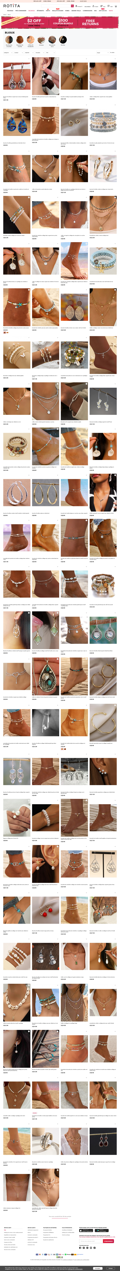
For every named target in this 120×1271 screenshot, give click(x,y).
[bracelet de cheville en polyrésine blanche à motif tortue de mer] (74, 537)
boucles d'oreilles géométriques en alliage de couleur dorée (103, 1115)
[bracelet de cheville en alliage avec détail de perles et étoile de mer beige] (45, 771)
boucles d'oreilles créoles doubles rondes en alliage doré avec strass (73, 143)
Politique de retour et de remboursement (13, 1232)
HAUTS (48, 10)
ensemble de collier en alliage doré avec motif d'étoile (102, 1023)
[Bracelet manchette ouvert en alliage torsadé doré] (103, 722)
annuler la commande (32, 1242)
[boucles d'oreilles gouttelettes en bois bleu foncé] (16, 122)
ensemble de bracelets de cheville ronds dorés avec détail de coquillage (16, 744)
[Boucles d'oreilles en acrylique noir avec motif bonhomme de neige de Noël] (45, 956)
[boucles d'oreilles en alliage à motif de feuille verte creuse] (45, 630)
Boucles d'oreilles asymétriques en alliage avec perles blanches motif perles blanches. (15, 1070)
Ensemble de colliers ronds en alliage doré (99, 235)
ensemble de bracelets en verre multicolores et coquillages (74, 375)
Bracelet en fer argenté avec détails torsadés (71, 421)
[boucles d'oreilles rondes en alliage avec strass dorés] (103, 168)
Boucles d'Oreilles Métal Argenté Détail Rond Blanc (101, 650)
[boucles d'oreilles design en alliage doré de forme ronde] (103, 676)
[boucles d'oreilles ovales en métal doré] (45, 492)
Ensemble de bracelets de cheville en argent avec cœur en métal (74, 651)
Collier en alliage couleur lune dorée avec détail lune (101, 327)
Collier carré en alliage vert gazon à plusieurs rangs (72, 977)
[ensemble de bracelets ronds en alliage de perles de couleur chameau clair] (16, 446)
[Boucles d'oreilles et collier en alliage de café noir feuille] (103, 910)
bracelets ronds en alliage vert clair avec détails (13, 235)
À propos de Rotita (47, 1230)
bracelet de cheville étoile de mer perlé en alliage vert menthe (73, 744)
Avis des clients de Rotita (9, 1244)
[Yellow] (4, 333)
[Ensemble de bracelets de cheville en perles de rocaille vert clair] (74, 1048)
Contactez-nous (31, 1244)
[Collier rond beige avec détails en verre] (16, 401)
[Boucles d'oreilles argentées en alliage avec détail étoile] (103, 771)
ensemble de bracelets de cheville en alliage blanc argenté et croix (45, 605)
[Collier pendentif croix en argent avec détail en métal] (103, 492)
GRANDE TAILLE (76, 10)
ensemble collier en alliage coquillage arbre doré (14, 1115)
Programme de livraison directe (50, 1237)
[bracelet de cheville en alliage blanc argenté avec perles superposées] (45, 214)
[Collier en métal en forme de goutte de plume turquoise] (45, 676)
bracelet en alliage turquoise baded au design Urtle (72, 96)
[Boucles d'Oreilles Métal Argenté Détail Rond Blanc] (103, 630)
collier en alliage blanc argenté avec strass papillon (101, 96)
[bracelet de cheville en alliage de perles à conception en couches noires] (103, 537)
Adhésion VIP (31, 1239)
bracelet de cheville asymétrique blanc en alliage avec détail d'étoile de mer (16, 605)
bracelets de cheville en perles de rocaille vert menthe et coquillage (16, 189)
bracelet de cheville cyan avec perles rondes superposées (45, 327)
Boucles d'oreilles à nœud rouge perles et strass (42, 930)
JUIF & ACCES (103, 10)
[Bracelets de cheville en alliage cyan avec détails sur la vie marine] (45, 1002)
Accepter (97, 1268)
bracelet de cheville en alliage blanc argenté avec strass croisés (102, 376)
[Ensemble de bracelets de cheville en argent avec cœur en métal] (74, 630)
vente (111, 10)
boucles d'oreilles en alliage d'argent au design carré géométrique (72, 792)
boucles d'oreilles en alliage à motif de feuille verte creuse (45, 650)
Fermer (111, 1268)
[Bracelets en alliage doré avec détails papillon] (16, 355)
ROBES (67, 10)
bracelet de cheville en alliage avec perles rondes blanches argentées (45, 559)
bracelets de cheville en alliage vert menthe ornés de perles (74, 884)
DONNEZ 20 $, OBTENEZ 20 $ (10, 1247)
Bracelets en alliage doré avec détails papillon (13, 375)
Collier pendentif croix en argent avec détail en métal (102, 513)
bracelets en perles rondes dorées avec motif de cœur (15, 977)
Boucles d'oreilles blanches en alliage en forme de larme (102, 977)
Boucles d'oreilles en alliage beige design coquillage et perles (102, 467)
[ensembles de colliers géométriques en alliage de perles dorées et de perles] (45, 1187)
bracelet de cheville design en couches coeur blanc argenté (74, 513)
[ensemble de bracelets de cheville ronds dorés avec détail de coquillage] (16, 722)
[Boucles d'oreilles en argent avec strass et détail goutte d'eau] (16, 76)
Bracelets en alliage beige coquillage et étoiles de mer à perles (44, 376)
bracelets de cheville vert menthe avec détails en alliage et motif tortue (103, 1070)
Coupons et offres (8, 1242)
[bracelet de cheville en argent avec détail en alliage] (16, 676)
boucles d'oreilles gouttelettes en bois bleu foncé (14, 143)
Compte (96, 6)
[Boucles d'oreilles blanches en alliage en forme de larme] (103, 956)
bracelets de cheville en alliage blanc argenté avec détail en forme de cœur (74, 282)
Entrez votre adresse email (88, 1241)
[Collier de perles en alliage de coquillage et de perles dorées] (74, 1141)
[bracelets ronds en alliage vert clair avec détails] (16, 214)
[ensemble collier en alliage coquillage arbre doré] (16, 1095)
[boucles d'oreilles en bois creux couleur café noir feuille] (74, 307)
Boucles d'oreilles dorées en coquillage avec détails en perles (15, 282)
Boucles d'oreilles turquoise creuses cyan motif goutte (44, 1069)
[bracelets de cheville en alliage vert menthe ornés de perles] (74, 863)
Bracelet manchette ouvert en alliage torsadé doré (101, 743)
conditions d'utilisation (68, 1259)
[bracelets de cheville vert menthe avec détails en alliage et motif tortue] (103, 1048)
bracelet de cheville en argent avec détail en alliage (14, 697)
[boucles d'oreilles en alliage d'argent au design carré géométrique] (74, 771)
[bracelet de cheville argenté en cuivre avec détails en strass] (74, 1095)
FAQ (5, 1230)
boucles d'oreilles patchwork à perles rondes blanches (44, 96)
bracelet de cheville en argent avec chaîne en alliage (72, 467)
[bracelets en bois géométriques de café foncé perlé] (103, 584)
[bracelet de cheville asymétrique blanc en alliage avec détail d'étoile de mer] (16, 584)
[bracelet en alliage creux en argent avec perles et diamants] (45, 817)
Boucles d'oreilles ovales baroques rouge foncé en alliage (102, 1162)
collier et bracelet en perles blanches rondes (42, 189)
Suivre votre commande (9, 1239)
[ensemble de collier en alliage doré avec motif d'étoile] (103, 1002)
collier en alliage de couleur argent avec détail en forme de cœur (45, 282)
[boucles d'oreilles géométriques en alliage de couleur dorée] (103, 1095)
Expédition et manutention (10, 1235)
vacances (31, 10)
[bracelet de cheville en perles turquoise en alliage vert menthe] (45, 446)
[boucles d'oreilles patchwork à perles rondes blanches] (45, 76)
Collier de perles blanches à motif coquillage (13, 1023)
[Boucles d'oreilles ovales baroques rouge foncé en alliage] (103, 1141)
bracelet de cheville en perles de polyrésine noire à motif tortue (73, 697)
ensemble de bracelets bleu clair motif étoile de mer (101, 281)
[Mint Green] (7, 332)
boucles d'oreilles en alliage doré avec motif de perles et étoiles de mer (44, 885)
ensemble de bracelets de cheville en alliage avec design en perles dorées (45, 139)
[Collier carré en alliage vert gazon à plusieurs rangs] (74, 956)
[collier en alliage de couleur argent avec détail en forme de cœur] (45, 261)
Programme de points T (33, 1237)
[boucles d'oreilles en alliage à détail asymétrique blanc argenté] (45, 722)
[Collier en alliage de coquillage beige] (74, 1002)
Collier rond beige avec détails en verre (12, 421)
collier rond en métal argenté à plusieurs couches (43, 421)
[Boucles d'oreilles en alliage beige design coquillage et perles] (103, 446)
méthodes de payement (33, 1230)
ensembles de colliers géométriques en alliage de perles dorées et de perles (44, 1208)
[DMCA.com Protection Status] (60, 1257)
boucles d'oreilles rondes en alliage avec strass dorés (101, 189)
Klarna (29, 1232)
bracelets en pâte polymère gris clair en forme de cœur (102, 143)
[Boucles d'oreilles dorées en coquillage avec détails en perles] (16, 261)
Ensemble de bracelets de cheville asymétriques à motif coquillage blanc (73, 605)
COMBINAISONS (87, 10)
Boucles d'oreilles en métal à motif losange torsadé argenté (16, 650)
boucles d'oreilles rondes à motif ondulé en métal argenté (16, 513)
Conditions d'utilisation (67, 1230)
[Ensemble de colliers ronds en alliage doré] (103, 214)
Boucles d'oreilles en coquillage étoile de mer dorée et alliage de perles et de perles (73, 189)
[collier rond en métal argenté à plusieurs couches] (45, 401)
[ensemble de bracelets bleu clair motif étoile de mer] (103, 261)
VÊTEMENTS (40, 10)
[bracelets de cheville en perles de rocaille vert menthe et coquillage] (16, 168)
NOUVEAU (10, 10)
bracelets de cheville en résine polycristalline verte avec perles (44, 1116)
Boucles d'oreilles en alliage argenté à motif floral (101, 421)
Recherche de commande (10, 1249)
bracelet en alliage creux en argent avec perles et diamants (45, 838)
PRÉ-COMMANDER (20, 10)
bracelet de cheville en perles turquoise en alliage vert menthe (44, 467)
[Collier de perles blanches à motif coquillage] (16, 1002)
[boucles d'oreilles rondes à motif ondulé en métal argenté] (16, 492)
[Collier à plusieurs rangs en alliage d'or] (16, 1187)
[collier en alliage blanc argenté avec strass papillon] (103, 76)
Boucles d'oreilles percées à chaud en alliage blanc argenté (16, 792)
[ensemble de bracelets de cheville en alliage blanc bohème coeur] (16, 537)
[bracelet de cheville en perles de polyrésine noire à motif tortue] (74, 676)
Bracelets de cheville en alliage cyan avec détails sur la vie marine (45, 1023)
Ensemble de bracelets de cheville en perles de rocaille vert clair (74, 1070)
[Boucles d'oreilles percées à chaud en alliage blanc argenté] (16, 771)
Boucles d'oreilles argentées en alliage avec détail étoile (102, 792)
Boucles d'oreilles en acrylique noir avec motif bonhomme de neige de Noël (45, 977)
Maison (4, 14)
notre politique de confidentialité (81, 1259)
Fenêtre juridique (66, 1235)
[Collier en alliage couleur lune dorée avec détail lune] (103, 307)
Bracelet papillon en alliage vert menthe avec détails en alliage (15, 931)
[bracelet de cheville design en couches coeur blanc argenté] (74, 492)
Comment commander (33, 1235)
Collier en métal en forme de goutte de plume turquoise (44, 697)
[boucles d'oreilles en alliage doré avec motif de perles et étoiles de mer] (45, 863)
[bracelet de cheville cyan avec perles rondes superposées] (45, 307)
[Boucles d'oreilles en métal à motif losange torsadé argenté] (16, 630)
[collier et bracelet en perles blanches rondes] (45, 168)
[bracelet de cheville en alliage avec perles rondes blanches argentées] (45, 537)
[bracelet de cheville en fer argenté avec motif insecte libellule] (16, 1141)
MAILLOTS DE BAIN (57, 10)
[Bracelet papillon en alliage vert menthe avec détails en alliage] (16, 910)
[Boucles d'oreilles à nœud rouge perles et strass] (45, 910)
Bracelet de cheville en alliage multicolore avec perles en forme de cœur (16, 885)
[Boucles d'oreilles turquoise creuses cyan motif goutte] (45, 1048)
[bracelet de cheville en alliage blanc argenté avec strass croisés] (103, 355)
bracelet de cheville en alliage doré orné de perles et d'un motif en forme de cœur (74, 839)
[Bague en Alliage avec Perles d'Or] (16, 817)
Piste (104, 6)
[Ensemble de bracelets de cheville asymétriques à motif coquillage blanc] (74, 584)
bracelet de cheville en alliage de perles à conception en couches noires (102, 559)
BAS (95, 10)
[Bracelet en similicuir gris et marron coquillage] (45, 1141)
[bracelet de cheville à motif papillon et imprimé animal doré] (103, 817)
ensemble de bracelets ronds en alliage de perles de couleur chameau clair (16, 467)
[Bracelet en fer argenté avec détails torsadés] (74, 401)
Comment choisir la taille (9, 1237)
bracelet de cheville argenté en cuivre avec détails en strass (74, 1115)
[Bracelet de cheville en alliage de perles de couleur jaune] (16, 307)
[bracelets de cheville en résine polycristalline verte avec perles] (45, 1095)
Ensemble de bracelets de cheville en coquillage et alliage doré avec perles (74, 931)
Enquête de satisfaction (48, 1239)
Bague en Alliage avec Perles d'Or (10, 838)
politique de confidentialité (68, 1232)
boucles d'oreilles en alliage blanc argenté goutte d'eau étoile (102, 885)
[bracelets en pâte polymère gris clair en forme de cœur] (103, 122)
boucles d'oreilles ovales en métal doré (40, 513)
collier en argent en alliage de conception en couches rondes (73, 236)
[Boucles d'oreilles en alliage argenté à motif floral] (103, 401)
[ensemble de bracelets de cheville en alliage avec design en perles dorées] (45, 120)
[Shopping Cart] (116, 6)
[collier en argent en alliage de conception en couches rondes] (74, 214)
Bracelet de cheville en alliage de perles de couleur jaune (16, 327)
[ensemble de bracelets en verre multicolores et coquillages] (74, 355)
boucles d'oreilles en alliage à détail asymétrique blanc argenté (44, 744)
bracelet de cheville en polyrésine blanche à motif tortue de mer (74, 559)
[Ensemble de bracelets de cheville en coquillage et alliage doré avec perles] (74, 910)
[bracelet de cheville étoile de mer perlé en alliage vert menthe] (74, 722)
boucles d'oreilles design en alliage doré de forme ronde (102, 697)
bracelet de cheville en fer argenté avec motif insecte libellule (15, 1162)
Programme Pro (46, 1235)
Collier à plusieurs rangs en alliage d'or (11, 1208)
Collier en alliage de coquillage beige (69, 1023)
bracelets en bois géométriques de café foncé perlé (101, 604)
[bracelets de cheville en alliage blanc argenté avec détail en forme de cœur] (74, 261)
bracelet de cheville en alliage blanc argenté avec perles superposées (44, 236)
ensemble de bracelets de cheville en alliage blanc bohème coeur (16, 559)
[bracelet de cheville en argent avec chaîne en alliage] (74, 446)
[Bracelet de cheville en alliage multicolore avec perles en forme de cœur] (16, 863)
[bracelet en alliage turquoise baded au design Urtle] (74, 76)
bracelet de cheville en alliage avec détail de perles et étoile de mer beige (45, 792)
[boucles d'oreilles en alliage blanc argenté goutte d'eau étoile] (103, 863)
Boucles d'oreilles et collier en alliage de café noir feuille (102, 930)
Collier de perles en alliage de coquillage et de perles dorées (74, 1162)
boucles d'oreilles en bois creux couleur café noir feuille (73, 327)
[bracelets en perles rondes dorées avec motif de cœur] (16, 956)
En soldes (112, 52)
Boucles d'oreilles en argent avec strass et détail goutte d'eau (15, 97)
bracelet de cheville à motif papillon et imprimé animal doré (103, 838)
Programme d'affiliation (48, 1232)
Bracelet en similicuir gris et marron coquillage (42, 1162)
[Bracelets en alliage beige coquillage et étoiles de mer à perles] (45, 355)
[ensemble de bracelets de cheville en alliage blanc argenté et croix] (45, 584)
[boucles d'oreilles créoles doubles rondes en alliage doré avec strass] (74, 122)
